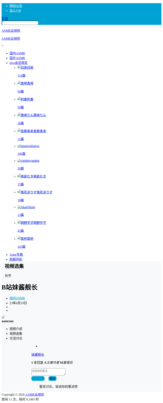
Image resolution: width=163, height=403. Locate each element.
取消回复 (38, 378)
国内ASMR (17, 298)
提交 (52, 378)
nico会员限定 (19, 63)
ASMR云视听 (34, 394)
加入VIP (15, 10)
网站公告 (16, 6)
